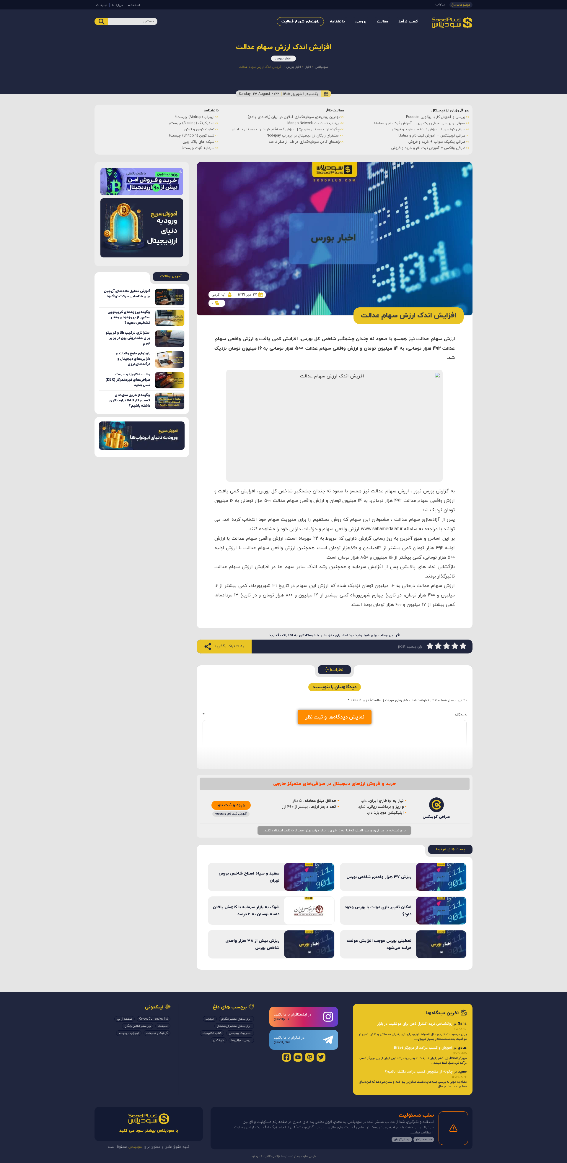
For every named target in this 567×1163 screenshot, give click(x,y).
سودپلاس (321, 66)
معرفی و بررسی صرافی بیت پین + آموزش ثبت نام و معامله (419, 123)
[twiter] (321, 1057)
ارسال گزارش (402, 1139)
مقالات (382, 21)
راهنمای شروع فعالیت (300, 21)
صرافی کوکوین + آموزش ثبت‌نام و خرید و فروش (428, 129)
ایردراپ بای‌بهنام (129, 1033)
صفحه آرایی (124, 1019)
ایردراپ (440, 4)
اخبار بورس (283, 58)
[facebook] (286, 1057)
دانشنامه (337, 21)
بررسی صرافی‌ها (241, 1040)
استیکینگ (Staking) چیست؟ (191, 123)
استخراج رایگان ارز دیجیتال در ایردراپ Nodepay (303, 135)
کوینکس (218, 1040)
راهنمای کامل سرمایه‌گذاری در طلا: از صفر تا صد (304, 142)
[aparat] (309, 1057)
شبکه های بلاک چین (198, 142)
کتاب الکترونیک (212, 1033)
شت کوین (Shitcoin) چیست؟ (191, 135)
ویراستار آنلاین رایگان (138, 1026)
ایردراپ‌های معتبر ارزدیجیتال (234, 1026)
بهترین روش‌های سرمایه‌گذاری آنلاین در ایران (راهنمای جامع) (294, 117)
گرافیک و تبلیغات (157, 1033)
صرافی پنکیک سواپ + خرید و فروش (436, 142)
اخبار (308, 66)
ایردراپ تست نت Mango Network (313, 123)
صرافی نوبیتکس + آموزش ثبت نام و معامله (431, 135)
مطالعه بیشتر (424, 1139)
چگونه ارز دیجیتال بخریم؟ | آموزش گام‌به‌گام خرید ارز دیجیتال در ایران (286, 129)
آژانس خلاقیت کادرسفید (265, 1156)
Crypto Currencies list (153, 1019)
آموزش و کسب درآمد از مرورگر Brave (423, 1047)
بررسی (360, 21)
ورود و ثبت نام (231, 805)
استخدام (134, 5)
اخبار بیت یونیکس (240, 1033)
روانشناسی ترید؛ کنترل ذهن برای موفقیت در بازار (414, 1023)
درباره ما (117, 5)
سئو (296, 1156)
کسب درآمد (408, 21)
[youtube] (298, 1057)
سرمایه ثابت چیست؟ (198, 148)
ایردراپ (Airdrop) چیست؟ (194, 117)
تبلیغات (101, 5)
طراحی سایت (308, 1156)
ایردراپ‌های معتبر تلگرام (236, 1019)
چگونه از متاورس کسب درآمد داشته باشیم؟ (419, 1071)
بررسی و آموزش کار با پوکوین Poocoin (435, 117)
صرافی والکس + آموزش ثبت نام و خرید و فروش (428, 148)
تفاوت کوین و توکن (199, 129)
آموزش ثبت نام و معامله (231, 814)
